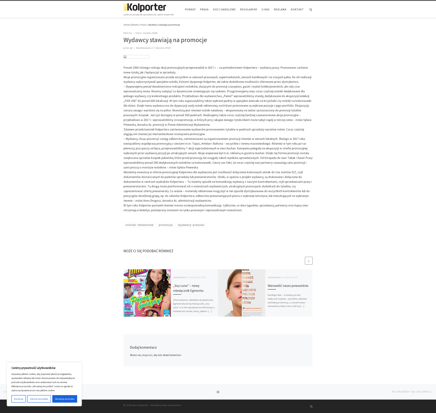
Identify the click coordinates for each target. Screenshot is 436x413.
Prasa (143, 24)
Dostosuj (18, 398)
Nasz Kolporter (140, 405)
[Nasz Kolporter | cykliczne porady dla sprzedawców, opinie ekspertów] (144, 7)
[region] (44, 384)
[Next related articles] (309, 260)
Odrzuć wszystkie (39, 398)
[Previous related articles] (300, 260)
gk (131, 48)
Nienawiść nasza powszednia (288, 286)
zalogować (146, 355)
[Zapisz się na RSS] (311, 406)
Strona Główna (130, 24)
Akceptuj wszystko (64, 398)
